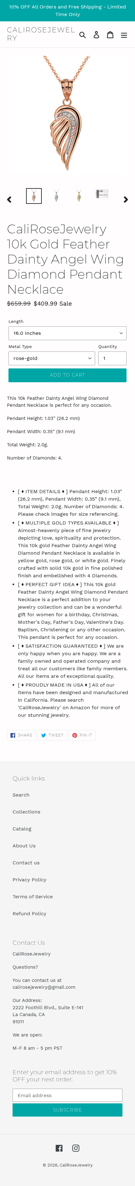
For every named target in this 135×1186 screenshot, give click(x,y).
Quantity (107, 346)
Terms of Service (33, 897)
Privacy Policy (29, 880)
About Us (24, 846)
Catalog (22, 829)
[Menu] (124, 34)
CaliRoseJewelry (41, 34)
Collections (26, 812)
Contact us (26, 863)
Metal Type (20, 346)
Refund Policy (29, 914)
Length (16, 321)
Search (21, 795)
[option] (34, 196)
